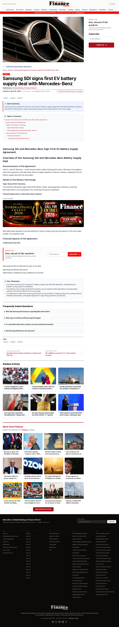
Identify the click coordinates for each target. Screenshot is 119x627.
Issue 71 (28, 572)
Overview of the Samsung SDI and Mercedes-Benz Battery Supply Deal (25, 119)
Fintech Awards (76, 566)
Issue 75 (28, 561)
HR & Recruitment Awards (103, 553)
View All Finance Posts (43, 509)
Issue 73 (28, 566)
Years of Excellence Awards (103, 566)
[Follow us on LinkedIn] (63, 622)
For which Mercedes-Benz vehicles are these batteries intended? (29, 324)
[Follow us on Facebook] (59, 622)
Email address (81, 519)
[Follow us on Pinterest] (53, 622)
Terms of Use (6, 550)
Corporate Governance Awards (80, 558)
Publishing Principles (101, 569)
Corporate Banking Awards (79, 561)
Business (29, 9)
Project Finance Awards (102, 544)
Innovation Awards (77, 580)
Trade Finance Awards (102, 555)
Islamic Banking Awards (102, 539)
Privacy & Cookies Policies (10, 547)
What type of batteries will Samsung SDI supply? (23, 318)
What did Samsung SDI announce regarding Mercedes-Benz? (28, 311)
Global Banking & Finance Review (25, 88)
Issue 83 (28, 539)
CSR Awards (75, 553)
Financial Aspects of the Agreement (16, 133)
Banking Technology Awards (80, 544)
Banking (44, 9)
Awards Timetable (54, 536)
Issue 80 (28, 547)
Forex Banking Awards (78, 578)
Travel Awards (100, 564)
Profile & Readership (8, 539)
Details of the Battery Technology (16, 125)
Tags (76, 618)
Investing (62, 9)
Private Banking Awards (102, 589)
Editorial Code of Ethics (102, 578)
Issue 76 (28, 558)
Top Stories (10, 9)
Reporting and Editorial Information (18, 138)
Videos (77, 9)
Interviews (20, 9)
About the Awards (54, 533)
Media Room (52, 547)
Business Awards (77, 539)
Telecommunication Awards (103, 550)
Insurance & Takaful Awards (80, 583)
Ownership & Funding (101, 572)
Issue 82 (28, 541)
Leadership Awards (101, 536)
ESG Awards (75, 575)
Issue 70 (28, 575)
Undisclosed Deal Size (13, 135)
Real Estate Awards (101, 541)
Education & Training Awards (80, 569)
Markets (20, 98)
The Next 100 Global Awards (103, 558)
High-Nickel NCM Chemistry (15, 127)
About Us (5, 533)
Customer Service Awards (79, 550)
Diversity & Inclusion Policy (103, 580)
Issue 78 (28, 553)
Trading (70, 9)
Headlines (102, 9)
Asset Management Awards (79, 533)
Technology (53, 9)
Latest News (6, 544)
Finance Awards (76, 597)
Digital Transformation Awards (80, 564)
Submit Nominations (54, 541)
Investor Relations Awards (103, 533)
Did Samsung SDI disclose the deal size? (20, 331)
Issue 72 (28, 569)
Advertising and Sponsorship (10, 536)
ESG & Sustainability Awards (80, 572)
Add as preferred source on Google (71, 91)
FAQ (50, 550)
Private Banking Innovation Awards (105, 591)
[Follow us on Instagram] (56, 622)
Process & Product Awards (103, 547)
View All (28, 578)
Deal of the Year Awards (79, 555)
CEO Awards (75, 547)
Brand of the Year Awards (79, 536)
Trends (110, 9)
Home (5, 70)
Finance (36, 9)
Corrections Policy (101, 575)
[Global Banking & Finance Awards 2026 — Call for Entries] (43, 213)
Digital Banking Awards (78, 594)
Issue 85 (28, 533)
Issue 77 (28, 555)
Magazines (93, 9)
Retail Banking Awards (102, 594)
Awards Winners (53, 539)
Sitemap (71, 618)
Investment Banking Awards (79, 586)
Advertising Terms (8, 553)
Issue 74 (28, 564)
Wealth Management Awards (103, 561)
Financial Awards (100, 586)
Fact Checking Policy (101, 583)
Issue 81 (28, 544)
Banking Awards (76, 589)
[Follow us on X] (66, 622)
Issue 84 (28, 536)
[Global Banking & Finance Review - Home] (59, 4)
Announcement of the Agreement (16, 122)
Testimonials (52, 544)
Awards (84, 9)
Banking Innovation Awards (79, 591)
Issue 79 (28, 550)
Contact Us (6, 541)
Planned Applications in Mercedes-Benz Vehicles (22, 130)
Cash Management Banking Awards (81, 541)
